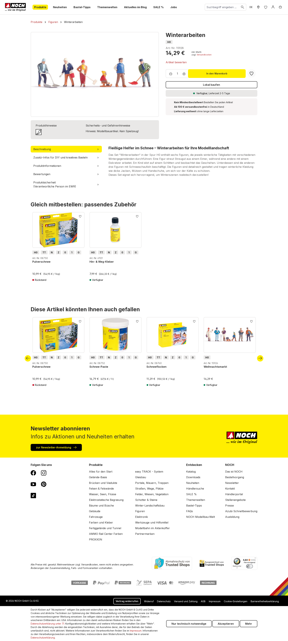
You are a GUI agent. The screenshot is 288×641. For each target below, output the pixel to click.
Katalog (191, 471)
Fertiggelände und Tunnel (105, 528)
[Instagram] (43, 473)
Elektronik (141, 516)
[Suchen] (242, 7)
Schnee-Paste (99, 366)
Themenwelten (195, 500)
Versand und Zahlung (186, 601)
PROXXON (95, 539)
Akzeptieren (226, 623)
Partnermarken (144, 533)
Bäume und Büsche (101, 505)
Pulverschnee (41, 261)
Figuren (140, 511)
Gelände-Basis (98, 477)
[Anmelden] (273, 7)
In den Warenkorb (216, 73)
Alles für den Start (100, 471)
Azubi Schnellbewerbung (241, 511)
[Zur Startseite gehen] (15, 7)
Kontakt (230, 488)
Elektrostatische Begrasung (106, 500)
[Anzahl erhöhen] (185, 73)
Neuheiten (192, 483)
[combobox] (222, 7)
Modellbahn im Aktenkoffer (152, 528)
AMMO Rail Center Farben (106, 533)
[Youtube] (33, 484)
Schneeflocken (156, 366)
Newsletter (232, 483)
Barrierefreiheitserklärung (265, 601)
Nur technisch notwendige (189, 623)
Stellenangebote (235, 500)
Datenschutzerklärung (43, 637)
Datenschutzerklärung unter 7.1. (48, 623)
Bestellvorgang (234, 477)
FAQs (189, 511)
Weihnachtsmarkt (215, 366)
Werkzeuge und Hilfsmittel (151, 522)
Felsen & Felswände (101, 488)
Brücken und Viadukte (103, 483)
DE (251, 7)
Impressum (214, 601)
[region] (94, 74)
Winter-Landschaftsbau (149, 505)
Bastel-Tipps (194, 505)
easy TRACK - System (149, 471)
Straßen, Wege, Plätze (149, 488)
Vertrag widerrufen (127, 601)
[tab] (66, 149)
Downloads (193, 477)
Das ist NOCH (233, 471)
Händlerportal (234, 494)
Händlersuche (195, 488)
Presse (229, 505)
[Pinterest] (43, 484)
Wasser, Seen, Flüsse (102, 494)
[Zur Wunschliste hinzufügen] (80, 216)
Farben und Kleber (101, 522)
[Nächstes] (260, 358)
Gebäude (94, 511)
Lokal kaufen (211, 84)
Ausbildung (232, 516)
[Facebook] (33, 473)
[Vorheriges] (28, 358)
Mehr (248, 623)
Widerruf (149, 601)
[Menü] (255, 559)
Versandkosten (204, 54)
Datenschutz (164, 601)
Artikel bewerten (176, 62)
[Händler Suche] (258, 7)
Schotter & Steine (146, 500)
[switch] (249, 566)
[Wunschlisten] (265, 7)
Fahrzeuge (96, 516)
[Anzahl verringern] (170, 73)
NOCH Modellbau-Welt (200, 516)
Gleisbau (140, 477)
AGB (203, 601)
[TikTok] (33, 495)
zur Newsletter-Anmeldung (54, 447)
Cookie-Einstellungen (235, 601)
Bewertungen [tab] (41, 174)
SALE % (191, 494)
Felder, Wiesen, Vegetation (151, 494)
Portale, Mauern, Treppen (151, 483)
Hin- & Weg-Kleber (102, 261)
